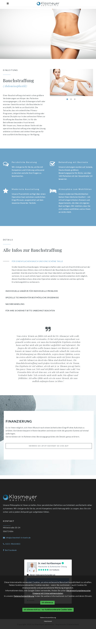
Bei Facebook (10, 550)
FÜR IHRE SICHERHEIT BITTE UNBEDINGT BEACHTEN (30, 310)
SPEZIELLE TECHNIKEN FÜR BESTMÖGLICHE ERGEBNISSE (32, 297)
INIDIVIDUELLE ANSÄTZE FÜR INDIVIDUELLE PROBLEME (32, 291)
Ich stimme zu (47, 603)
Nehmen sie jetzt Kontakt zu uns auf (49, 446)
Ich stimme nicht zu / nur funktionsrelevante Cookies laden (48, 610)
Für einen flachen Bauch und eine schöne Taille (37, 261)
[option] (71, 82)
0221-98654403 (12, 544)
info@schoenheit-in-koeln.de (17, 537)
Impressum (48, 621)
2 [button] (71, 99)
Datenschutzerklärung (24, 596)
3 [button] (75, 99)
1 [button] (67, 99)
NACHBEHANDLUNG (15, 304)
